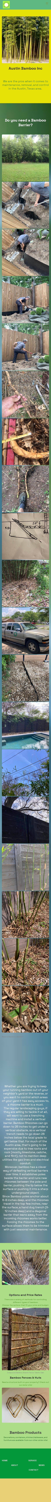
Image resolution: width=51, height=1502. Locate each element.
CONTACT (33, 1469)
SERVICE (32, 1460)
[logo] (6, 4)
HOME (5, 1460)
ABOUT (14, 1465)
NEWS (42, 1465)
